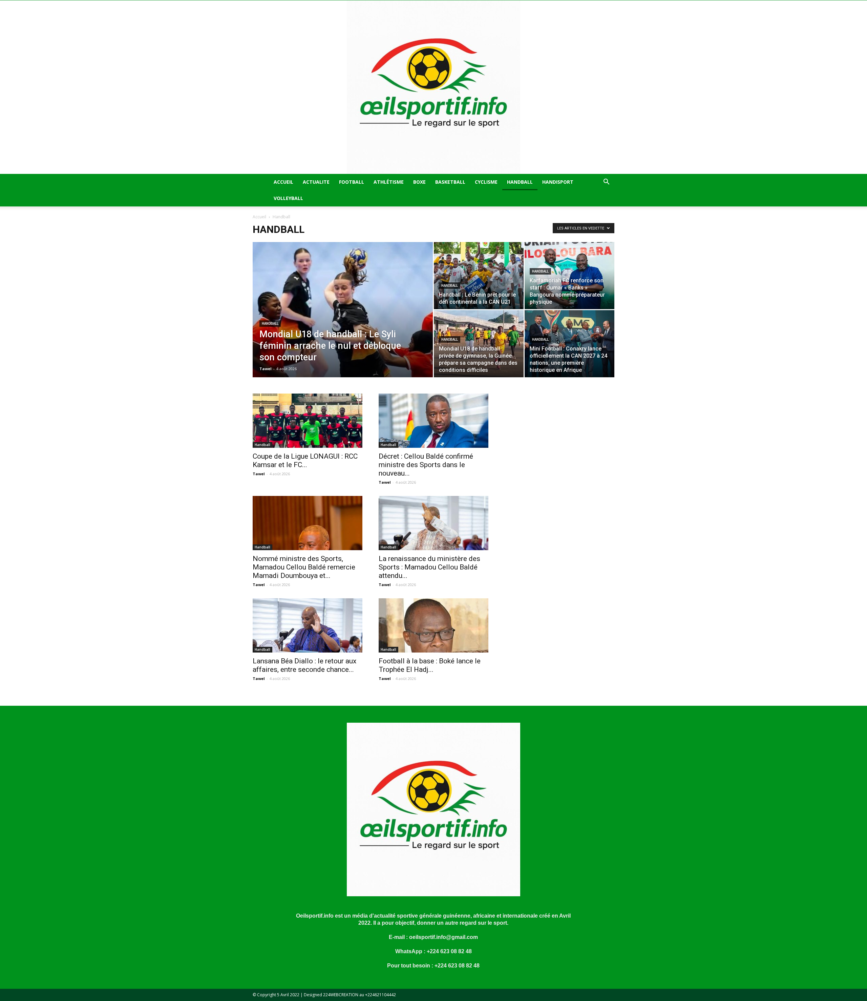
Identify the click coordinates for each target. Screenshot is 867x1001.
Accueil (283, 182)
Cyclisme (486, 182)
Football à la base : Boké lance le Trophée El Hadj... (430, 665)
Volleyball (288, 198)
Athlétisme (389, 182)
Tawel (265, 368)
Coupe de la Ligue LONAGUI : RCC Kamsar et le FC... (305, 460)
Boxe (419, 182)
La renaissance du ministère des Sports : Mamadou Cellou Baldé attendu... (429, 567)
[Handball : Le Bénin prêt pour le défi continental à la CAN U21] (479, 275)
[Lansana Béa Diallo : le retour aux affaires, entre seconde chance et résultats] (307, 625)
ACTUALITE (316, 182)
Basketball (450, 182)
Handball (520, 182)
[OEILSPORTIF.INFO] (433, 87)
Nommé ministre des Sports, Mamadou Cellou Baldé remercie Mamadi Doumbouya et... (304, 567)
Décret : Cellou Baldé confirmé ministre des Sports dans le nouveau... (426, 464)
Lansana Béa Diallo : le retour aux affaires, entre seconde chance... (304, 665)
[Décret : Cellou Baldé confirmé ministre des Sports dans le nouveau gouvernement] (433, 421)
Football (351, 182)
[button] (606, 182)
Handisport (557, 182)
